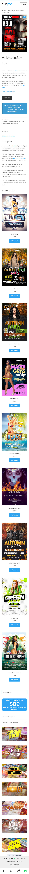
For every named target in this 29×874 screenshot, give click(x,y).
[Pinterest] (12, 859)
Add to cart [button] (14, 241)
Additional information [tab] (8, 136)
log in (21, 109)
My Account (3, 871)
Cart (17, 870)
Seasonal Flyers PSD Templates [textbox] (14, 722)
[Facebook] (4, 859)
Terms (18, 858)
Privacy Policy (11, 861)
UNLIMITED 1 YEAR (12, 109)
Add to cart (7, 97)
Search (11, 871)
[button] (24, 17)
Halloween (18, 71)
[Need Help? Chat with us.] (14, 859)
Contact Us (19, 861)
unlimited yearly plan (19, 158)
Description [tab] (5, 131)
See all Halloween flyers (8, 91)
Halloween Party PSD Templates (16, 121)
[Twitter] (6, 859)
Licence (23, 858)
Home (5, 10)
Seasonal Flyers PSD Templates (15, 10)
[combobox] (14, 722)
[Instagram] (9, 859)
